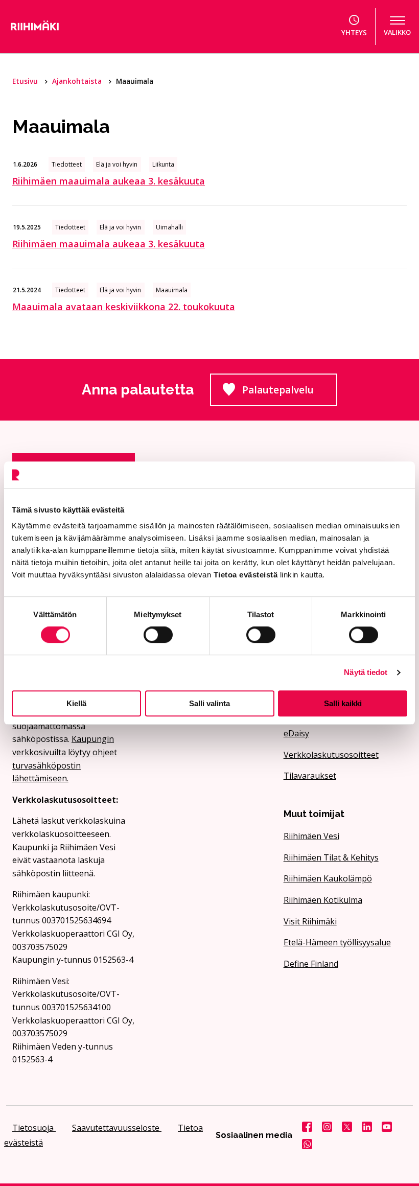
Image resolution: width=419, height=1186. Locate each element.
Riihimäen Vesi (311, 836)
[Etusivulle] (65, 26)
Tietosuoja (34, 1127)
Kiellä (76, 703)
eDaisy (296, 733)
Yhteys (354, 32)
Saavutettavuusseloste (116, 1127)
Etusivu (26, 81)
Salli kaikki (343, 703)
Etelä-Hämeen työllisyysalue (337, 942)
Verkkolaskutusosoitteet (331, 754)
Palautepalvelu (289, 393)
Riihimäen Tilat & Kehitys (331, 857)
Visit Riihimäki (310, 921)
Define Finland (311, 963)
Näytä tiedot (365, 672)
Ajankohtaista (78, 81)
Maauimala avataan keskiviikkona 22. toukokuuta (123, 306)
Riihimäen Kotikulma (323, 899)
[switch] (158, 634)
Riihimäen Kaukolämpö (328, 878)
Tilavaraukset (310, 775)
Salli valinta (209, 703)
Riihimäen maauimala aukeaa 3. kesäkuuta (108, 181)
